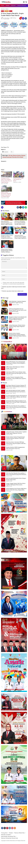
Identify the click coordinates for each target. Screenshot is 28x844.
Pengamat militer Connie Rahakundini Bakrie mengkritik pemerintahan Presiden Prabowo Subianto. (7, 237)
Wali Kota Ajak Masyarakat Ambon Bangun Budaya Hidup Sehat (16, 479)
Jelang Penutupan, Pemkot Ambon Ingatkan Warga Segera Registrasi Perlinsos (20, 237)
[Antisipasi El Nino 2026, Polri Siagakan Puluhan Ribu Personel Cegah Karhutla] (6, 174)
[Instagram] (12, 828)
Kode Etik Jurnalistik (6, 834)
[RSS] (15, 828)
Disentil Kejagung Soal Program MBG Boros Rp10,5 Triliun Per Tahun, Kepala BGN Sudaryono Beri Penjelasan (16, 489)
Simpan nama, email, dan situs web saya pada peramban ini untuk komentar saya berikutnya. (13, 283)
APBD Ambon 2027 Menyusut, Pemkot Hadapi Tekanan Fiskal (15, 367)
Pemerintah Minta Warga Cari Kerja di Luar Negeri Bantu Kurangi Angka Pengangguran (16, 401)
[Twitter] (20, 207)
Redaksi (11, 832)
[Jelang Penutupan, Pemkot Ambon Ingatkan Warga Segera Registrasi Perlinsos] (21, 230)
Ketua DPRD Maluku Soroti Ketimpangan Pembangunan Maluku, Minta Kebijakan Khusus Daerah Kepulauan (15, 362)
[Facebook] (18, 207)
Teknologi (6, 11)
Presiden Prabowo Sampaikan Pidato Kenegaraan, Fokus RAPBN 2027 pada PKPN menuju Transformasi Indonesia (16, 378)
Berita (2, 11)
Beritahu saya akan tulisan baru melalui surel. (12, 291)
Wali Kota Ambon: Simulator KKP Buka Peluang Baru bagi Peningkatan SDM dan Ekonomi (15, 442)
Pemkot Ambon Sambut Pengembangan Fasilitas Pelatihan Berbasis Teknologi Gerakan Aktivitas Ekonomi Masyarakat (7, 251)
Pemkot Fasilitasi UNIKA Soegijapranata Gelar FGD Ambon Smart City (15, 448)
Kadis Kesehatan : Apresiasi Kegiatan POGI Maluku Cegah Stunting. (6, 223)
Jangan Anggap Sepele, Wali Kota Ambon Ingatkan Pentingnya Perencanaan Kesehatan (15, 484)
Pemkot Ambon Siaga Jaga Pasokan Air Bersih (18, 179)
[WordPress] (10, 828)
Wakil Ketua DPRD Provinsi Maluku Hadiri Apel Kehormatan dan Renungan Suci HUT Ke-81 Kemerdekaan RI (16, 372)
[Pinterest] (7, 828)
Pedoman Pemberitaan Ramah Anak (9, 838)
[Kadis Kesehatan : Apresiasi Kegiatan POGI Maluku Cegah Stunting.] (7, 216)
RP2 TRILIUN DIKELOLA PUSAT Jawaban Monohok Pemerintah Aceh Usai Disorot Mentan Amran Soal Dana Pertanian (15, 391)
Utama (11, 11)
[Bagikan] (26, 18)
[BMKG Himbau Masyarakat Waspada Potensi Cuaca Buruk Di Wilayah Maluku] (6, 188)
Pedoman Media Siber (19, 832)
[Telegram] (23, 207)
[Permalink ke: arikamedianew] (2, 18)
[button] (24, 2)
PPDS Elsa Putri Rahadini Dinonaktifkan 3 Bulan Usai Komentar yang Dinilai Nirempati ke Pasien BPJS (16, 406)
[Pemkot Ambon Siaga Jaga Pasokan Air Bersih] (18, 174)
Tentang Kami (4, 832)
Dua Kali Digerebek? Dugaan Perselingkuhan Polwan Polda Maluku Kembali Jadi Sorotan (16, 396)
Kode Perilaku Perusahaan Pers (8, 836)
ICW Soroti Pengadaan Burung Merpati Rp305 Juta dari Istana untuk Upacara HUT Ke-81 (20, 223)
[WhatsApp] (26, 207)
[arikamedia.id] (11, 2)
